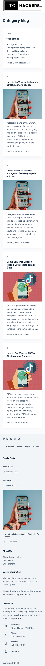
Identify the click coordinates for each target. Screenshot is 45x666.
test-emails (12, 38)
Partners (10, 447)
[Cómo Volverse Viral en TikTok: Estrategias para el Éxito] (22, 287)
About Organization (12, 557)
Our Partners (9, 563)
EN (7, 77)
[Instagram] (11, 439)
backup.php (8, 467)
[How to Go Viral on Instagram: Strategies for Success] (22, 104)
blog (8, 33)
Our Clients (8, 560)
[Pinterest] (15, 439)
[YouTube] (19, 439)
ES (7, 165)
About (27, 447)
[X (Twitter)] (7, 439)
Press (19, 447)
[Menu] (41, 6)
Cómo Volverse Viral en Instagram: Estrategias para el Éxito (21, 173)
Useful (36, 447)
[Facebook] (4, 439)
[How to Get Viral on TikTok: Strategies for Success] (22, 375)
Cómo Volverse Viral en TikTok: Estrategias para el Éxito (20, 264)
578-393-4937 (18, 636)
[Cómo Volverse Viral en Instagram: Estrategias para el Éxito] (22, 195)
